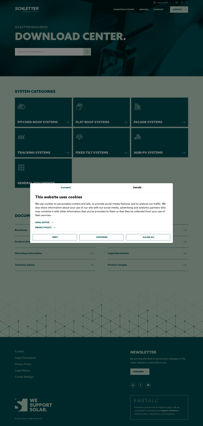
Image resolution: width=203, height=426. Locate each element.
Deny (55, 237)
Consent (66, 187)
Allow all (148, 237)
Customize (102, 237)
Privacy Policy (43, 227)
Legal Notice (42, 222)
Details (137, 187)
